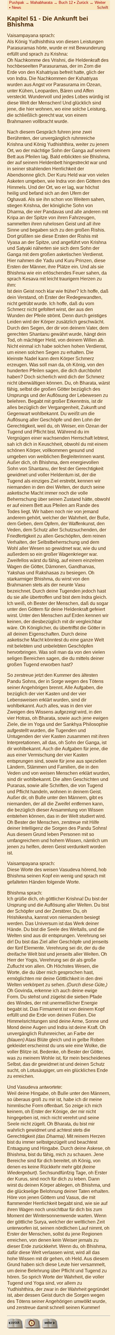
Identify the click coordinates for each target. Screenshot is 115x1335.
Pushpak (16, 2)
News (16, 7)
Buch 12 (66, 2)
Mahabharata (41, 2)
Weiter (100, 2)
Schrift (102, 7)
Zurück (82, 2)
